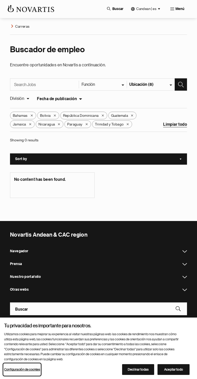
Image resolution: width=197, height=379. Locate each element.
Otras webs (184, 290)
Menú (179, 9)
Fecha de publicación (57, 99)
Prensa (184, 264)
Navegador (184, 251)
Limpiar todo (175, 124)
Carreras (22, 26)
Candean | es (146, 8)
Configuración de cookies (22, 369)
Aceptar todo (173, 369)
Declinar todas (138, 369)
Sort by (101, 159)
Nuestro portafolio (184, 277)
